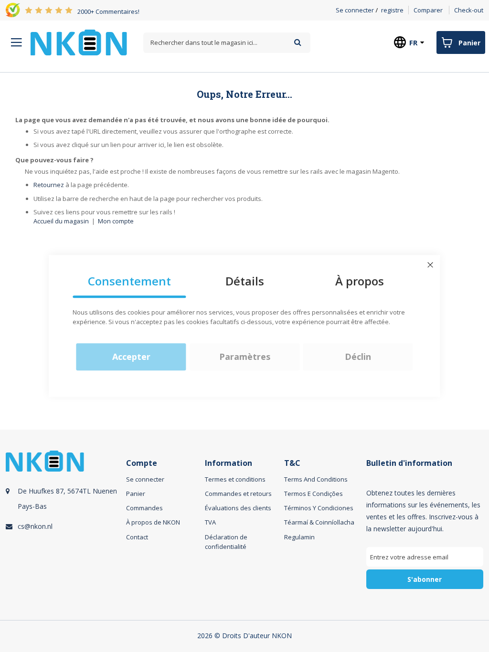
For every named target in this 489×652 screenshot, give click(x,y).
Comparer (428, 10)
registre (392, 10)
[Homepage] (79, 42)
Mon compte (116, 221)
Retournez (48, 184)
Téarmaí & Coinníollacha (319, 522)
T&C (292, 463)
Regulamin (299, 537)
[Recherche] (297, 42)
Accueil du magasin (61, 221)
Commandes (144, 508)
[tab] (64, 530)
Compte (141, 463)
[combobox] (227, 42)
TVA (210, 522)
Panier (135, 493)
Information (228, 463)
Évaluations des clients (238, 508)
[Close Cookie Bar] (430, 265)
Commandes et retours (238, 493)
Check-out (468, 10)
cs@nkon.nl (35, 526)
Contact (137, 537)
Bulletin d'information (409, 463)
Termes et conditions (235, 479)
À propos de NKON (153, 522)
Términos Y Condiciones (318, 508)
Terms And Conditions (316, 479)
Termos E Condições (313, 493)
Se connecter (355, 10)
